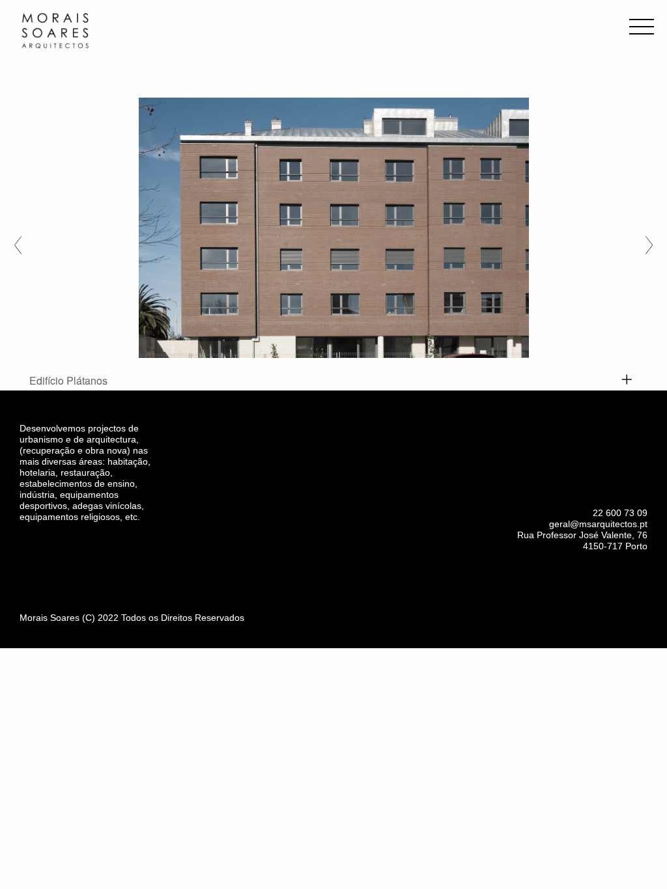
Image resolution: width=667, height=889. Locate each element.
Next (649, 242)
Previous (18, 242)
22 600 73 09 (620, 513)
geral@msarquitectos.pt (598, 524)
